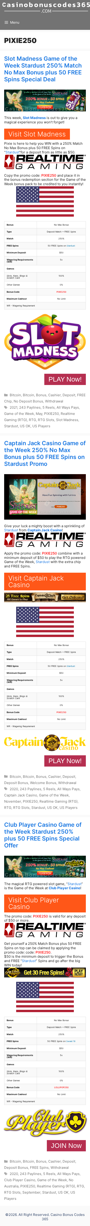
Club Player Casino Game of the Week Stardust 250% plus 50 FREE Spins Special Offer (42, 835)
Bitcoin (15, 395)
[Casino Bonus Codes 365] (46, 7)
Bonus (41, 395)
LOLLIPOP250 (61, 1087)
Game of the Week (19, 413)
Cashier (54, 395)
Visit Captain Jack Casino (36, 581)
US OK (25, 426)
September (31, 1192)
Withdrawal (54, 401)
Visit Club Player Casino (33, 903)
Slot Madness (34, 118)
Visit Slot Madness (37, 134)
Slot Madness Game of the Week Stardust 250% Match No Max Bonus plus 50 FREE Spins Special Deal (43, 69)
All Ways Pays (68, 407)
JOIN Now (66, 1145)
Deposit (69, 395)
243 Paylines (30, 407)
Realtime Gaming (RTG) (58, 801)
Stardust (12, 152)
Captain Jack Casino (44, 530)
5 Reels (48, 407)
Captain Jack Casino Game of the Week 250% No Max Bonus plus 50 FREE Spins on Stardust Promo (45, 453)
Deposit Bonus (16, 783)
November (12, 801)
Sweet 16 (70, 1041)
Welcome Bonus (43, 783)
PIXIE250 (48, 175)
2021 (13, 407)
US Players (41, 426)
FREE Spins (39, 1167)
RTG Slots (46, 420)
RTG (32, 420)
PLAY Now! (65, 379)
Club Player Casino (64, 888)
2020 (14, 789)
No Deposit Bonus (28, 401)
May (39, 413)
